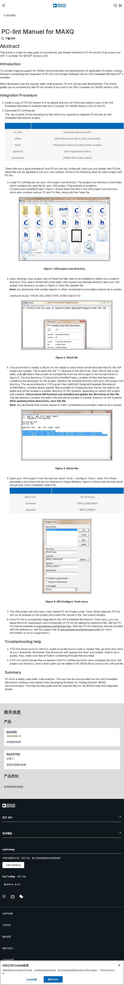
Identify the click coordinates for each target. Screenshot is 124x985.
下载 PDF (10, 38)
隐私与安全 (7, 948)
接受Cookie (53, 979)
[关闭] (119, 965)
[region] (62, 972)
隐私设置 (6, 936)
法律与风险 (7, 913)
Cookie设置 (8, 959)
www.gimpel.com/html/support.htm (80, 629)
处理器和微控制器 (13, 787)
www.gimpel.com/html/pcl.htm (54, 626)
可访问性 (6, 925)
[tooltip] (20, 736)
